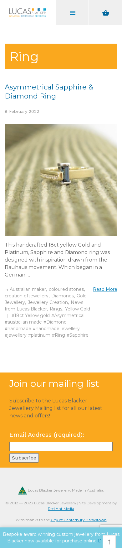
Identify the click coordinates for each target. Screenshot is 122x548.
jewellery (17, 335)
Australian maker (28, 289)
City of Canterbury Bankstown (79, 519)
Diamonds (62, 296)
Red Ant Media (61, 508)
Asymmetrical (69, 315)
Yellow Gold (77, 309)
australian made (25, 322)
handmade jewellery (58, 328)
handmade (19, 328)
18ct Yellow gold (32, 315)
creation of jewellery (26, 296)
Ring (60, 335)
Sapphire (79, 335)
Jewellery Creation (48, 302)
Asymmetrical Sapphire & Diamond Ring (49, 91)
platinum (40, 335)
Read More (105, 289)
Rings (56, 309)
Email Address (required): (47, 434)
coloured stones (66, 289)
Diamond (56, 322)
